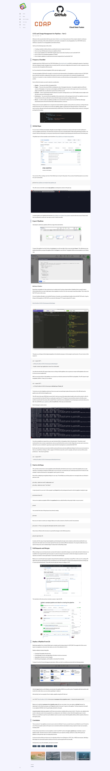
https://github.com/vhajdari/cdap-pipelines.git (46, 182)
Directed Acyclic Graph (64, 63)
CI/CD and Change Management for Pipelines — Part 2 (49, 33)
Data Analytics (49, 746)
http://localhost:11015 (42, 699)
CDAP (34, 746)
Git (39, 746)
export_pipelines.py (46, 401)
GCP (43, 746)
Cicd (55, 746)
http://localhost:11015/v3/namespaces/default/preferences (47, 459)
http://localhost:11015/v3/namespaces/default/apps (44, 303)
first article (60, 39)
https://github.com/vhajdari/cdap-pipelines (65, 136)
